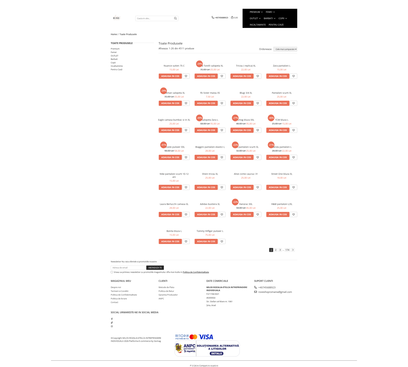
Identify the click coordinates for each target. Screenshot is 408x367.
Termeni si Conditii (119, 291)
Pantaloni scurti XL (282, 92)
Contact (114, 302)
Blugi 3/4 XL (246, 92)
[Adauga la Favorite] (186, 76)
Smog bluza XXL (245, 119)
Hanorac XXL (245, 204)
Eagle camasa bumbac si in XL (174, 119)
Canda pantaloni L (281, 146)
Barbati (114, 59)
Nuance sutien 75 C (174, 65)
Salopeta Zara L (210, 119)
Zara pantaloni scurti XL (246, 146)
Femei (114, 52)
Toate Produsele (128, 34)
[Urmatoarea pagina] (293, 250)
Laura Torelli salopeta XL (210, 65)
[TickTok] (112, 322)
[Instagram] (112, 326)
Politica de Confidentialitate (196, 272)
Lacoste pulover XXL (174, 146)
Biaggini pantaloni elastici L (210, 146)
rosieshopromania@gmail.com (275, 291)
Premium (115, 48)
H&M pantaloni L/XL (281, 204)
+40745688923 (267, 287)
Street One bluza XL (281, 173)
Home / (115, 34)
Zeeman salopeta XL (174, 92)
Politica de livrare (119, 298)
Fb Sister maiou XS (210, 92)
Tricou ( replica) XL (246, 65)
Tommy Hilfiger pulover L (210, 230)
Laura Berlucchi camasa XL (174, 204)
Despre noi (116, 287)
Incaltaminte (117, 65)
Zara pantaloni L (281, 65)
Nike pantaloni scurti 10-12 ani (174, 175)
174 (287, 249)
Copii (113, 62)
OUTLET (114, 55)
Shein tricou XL (210, 173)
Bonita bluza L (174, 230)
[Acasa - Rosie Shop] (121, 18)
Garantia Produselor (168, 294)
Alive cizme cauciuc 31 (246, 173)
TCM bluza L (281, 119)
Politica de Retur (166, 291)
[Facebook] (112, 318)
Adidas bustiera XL (210, 204)
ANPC (161, 298)
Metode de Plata (166, 287)
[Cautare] (175, 18)
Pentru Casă (116, 69)
